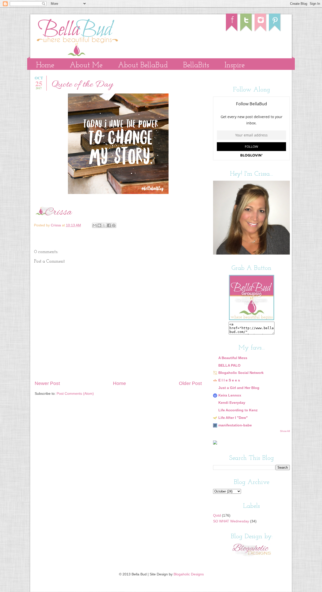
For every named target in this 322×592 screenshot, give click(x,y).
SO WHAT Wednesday (231, 521)
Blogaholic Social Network (241, 373)
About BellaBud (143, 65)
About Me (86, 65)
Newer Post (47, 383)
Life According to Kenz (238, 410)
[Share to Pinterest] (113, 225)
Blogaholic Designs (189, 574)
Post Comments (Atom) (75, 394)
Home (45, 65)
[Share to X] (104, 225)
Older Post (190, 383)
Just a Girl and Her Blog (238, 388)
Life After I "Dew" (233, 418)
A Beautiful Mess (232, 358)
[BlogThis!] (99, 225)
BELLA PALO (229, 365)
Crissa (56, 225)
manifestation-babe (235, 425)
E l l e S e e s (229, 380)
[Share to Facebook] (108, 225)
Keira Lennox (229, 395)
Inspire (234, 65)
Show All (285, 431)
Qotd (217, 515)
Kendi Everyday (231, 403)
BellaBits (196, 65)
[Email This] (94, 225)
